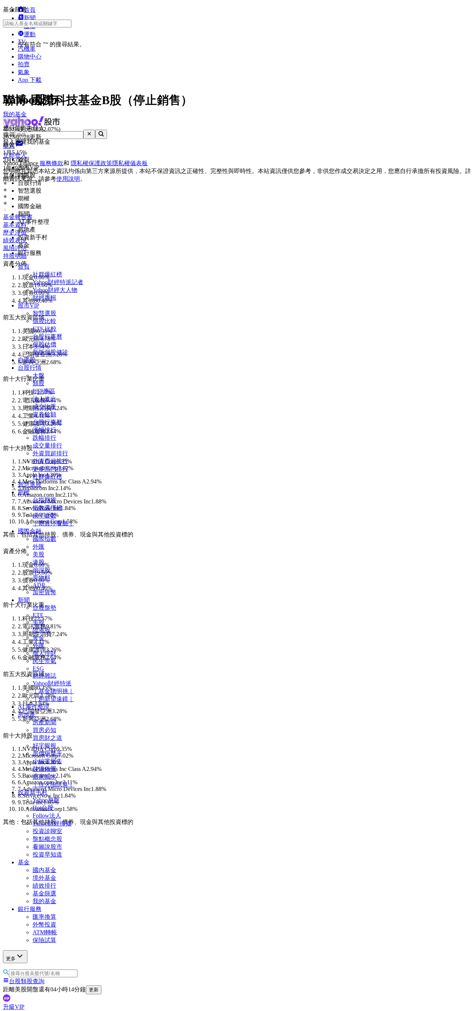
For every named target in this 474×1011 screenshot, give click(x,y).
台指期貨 (44, 500)
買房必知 (44, 730)
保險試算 (44, 940)
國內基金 (44, 870)
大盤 (38, 375)
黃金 (38, 638)
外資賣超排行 (50, 461)
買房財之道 (47, 738)
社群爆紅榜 (47, 274)
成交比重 (44, 406)
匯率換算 (44, 917)
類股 (38, 383)
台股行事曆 (47, 336)
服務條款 (51, 163)
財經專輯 (44, 298)
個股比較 (44, 321)
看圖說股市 (47, 847)
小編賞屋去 (47, 761)
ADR (39, 585)
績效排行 (44, 885)
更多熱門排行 (50, 469)
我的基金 (44, 901)
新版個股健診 (50, 352)
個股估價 (44, 344)
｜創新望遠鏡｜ (53, 699)
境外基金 (44, 878)
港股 (38, 562)
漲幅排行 (44, 430)
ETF (38, 615)
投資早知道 (47, 854)
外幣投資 (44, 924)
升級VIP (13, 1007)
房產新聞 (44, 722)
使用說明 (68, 179)
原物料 (41, 578)
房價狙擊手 (47, 753)
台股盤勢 (44, 608)
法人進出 (44, 399)
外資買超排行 (50, 453)
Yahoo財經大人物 (55, 290)
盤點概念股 (47, 839)
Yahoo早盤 (46, 800)
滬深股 (41, 570)
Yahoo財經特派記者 (58, 282)
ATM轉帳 (45, 932)
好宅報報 (44, 745)
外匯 (38, 546)
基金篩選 (44, 893)
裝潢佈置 (44, 769)
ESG (38, 668)
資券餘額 (44, 414)
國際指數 (44, 539)
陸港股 (41, 630)
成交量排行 (47, 445)
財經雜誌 (44, 675)
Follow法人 (47, 815)
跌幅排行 (44, 438)
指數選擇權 (47, 508)
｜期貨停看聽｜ (53, 523)
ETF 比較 (45, 329)
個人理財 (44, 653)
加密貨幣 (44, 592)
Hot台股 (43, 808)
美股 (38, 554)
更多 (11, 958)
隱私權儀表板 (130, 163)
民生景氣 (44, 661)
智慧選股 (44, 313)
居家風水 (44, 777)
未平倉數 (44, 515)
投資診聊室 (47, 831)
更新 (94, 989)
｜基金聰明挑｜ (53, 691)
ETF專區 (44, 391)
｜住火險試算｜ (53, 784)
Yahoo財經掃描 (52, 823)
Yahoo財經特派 (52, 683)
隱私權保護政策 (91, 163)
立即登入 (15, 155)
